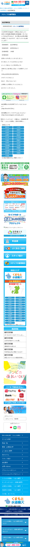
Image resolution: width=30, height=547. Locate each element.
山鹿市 (7, 135)
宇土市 (7, 137)
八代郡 (18, 150)
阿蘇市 (18, 140)
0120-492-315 (14, 506)
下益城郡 (7, 145)
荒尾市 (18, 130)
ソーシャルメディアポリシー (11, 474)
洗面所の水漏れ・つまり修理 (11, 490)
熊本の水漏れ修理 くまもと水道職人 (11, 435)
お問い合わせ (6, 466)
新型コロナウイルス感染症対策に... (14, 357)
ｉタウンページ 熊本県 (11, 419)
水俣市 (7, 132)
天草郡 (7, 155)
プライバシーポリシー (9, 470)
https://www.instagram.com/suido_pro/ (12, 115)
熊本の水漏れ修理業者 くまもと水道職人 (11, 8)
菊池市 (18, 135)
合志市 (18, 142)
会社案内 (5, 462)
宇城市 (7, 140)
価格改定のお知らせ (10, 346)
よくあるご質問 (7, 451)
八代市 (18, 127)
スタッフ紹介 (6, 458)
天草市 (7, 142)
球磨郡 (18, 153)
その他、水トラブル (8, 494)
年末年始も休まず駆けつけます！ (13, 352)
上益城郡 (7, 150)
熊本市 (7, 127)
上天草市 (18, 137)
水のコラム (5, 455)
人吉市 (7, 130)
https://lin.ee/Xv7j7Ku (7, 108)
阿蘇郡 (18, 148)
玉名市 (18, 132)
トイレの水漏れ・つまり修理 (11, 478)
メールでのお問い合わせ (18, 5)
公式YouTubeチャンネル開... (12, 340)
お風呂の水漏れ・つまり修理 (11, 486)
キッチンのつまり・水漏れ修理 (12, 482)
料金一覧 (5, 443)
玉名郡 (18, 145)
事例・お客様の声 (7, 447)
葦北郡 (7, 153)
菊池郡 (7, 148)
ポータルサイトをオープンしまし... (14, 335)
